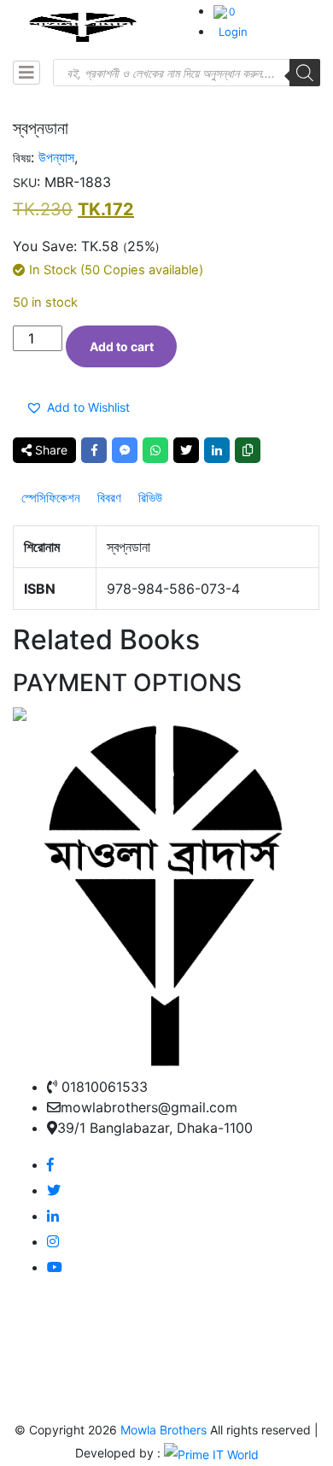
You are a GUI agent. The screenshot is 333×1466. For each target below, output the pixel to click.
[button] (81, 407)
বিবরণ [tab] (109, 498)
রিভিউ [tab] (150, 498)
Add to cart (122, 346)
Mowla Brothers (162, 1429)
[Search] (304, 72)
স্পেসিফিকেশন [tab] (50, 498)
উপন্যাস (56, 157)
